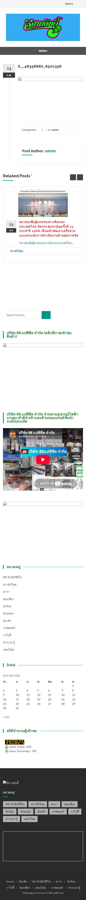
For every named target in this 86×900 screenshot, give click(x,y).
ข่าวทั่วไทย (16, 251)
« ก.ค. (6, 717)
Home (10, 881)
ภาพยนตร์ (9, 627)
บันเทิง (7, 620)
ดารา (6, 591)
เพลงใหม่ (8, 649)
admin (55, 129)
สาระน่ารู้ (9, 642)
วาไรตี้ (7, 635)
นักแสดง (8, 613)
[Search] (46, 315)
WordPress (56, 892)
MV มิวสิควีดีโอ (12, 577)
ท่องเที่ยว (8, 599)
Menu (69, 4)
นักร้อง (7, 606)
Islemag (27, 892)
